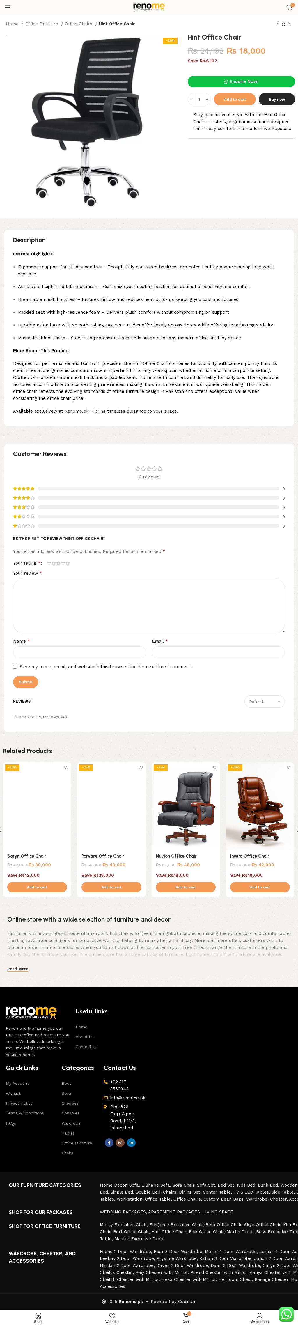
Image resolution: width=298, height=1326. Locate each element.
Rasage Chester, (273, 1279)
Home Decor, (114, 1185)
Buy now (277, 99)
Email (160, 641)
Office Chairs (79, 23)
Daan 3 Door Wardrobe (235, 1265)
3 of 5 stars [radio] (58, 563)
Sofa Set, (207, 1185)
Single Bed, (123, 1192)
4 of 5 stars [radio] (63, 563)
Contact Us (86, 1046)
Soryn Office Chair (26, 856)
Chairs (67, 1153)
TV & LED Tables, (252, 1192)
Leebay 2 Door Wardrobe (127, 1258)
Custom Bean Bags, (224, 1199)
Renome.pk (131, 1301)
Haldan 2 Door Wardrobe (127, 1265)
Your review (27, 573)
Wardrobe (71, 1123)
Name (21, 641)
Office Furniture (42, 23)
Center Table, (218, 1192)
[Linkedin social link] (131, 1142)
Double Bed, (149, 1192)
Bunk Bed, (269, 1185)
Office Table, (159, 1199)
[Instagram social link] (120, 1142)
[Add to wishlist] (66, 767)
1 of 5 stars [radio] (49, 563)
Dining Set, (191, 1192)
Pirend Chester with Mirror (218, 1272)
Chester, (279, 1199)
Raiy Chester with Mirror (162, 1272)
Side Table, (284, 1192)
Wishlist (13, 1093)
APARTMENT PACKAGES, (175, 1212)
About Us (85, 1036)
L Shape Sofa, (157, 1185)
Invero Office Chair (249, 856)
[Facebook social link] (109, 1142)
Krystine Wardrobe (177, 1258)
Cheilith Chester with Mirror (129, 1279)
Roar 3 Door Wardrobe (178, 1251)
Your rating (26, 563)
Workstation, (131, 1199)
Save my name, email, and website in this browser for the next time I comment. (105, 666)
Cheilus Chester (116, 1272)
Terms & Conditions (25, 1113)
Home (13, 23)
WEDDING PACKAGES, (124, 1212)
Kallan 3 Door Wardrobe (225, 1258)
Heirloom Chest (235, 1279)
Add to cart (235, 99)
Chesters (70, 1103)
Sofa (66, 1093)
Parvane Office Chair (102, 856)
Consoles (70, 1113)
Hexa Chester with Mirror (189, 1279)
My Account (17, 1083)
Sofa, (135, 1185)
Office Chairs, (188, 1199)
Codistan (187, 1301)
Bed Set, (227, 1185)
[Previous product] (278, 24)
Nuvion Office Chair (176, 856)
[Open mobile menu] (7, 7)
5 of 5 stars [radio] (67, 563)
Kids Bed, (247, 1185)
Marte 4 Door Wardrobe (231, 1251)
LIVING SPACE (218, 1212)
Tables (68, 1133)
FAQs (11, 1123)
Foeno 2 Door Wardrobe (125, 1251)
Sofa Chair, (185, 1185)
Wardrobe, (258, 1199)
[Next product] (289, 24)
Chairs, (171, 1192)
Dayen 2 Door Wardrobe (182, 1265)
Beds (67, 1083)
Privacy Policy (19, 1103)
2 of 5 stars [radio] (53, 563)
